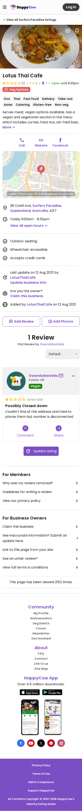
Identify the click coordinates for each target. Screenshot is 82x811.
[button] (41, 170)
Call (22, 145)
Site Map (41, 669)
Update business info (28, 282)
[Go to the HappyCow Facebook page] (21, 743)
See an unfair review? (20, 558)
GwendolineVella (52, 344)
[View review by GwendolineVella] (16, 381)
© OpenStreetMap (46, 194)
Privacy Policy (41, 765)
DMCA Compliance (41, 782)
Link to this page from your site (28, 549)
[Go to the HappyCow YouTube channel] (31, 743)
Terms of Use (41, 773)
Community (41, 607)
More (7, 127)
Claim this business (26, 296)
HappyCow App (41, 678)
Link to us (41, 664)
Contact (41, 659)
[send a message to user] (61, 375)
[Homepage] (23, 7)
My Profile (41, 613)
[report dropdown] (73, 375)
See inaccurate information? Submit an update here (35, 538)
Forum (41, 628)
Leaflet (13, 194)
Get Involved (41, 638)
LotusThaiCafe (23, 277)
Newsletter (41, 633)
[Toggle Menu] (4, 7)
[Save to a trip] (67, 30)
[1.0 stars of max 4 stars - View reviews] (11, 83)
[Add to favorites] (77, 30)
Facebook (60, 145)
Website (41, 145)
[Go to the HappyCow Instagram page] (61, 743)
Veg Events (41, 623)
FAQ (41, 653)
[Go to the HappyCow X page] (41, 743)
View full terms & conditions (25, 567)
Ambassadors (41, 618)
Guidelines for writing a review (27, 491)
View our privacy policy (22, 500)
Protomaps (26, 194)
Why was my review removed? (28, 483)
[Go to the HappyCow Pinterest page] (51, 743)
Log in (71, 7)
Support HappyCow (41, 790)
